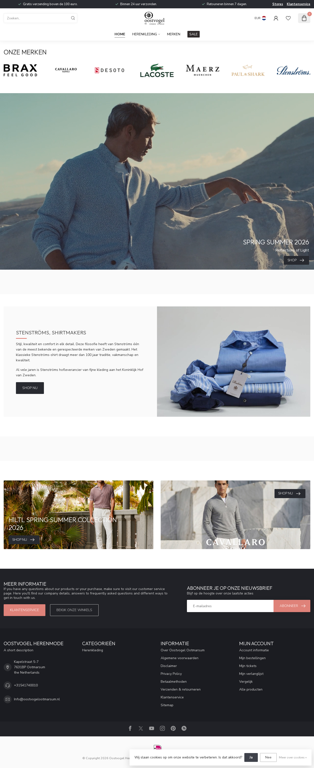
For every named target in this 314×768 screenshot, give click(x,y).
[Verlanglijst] (288, 18)
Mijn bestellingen (252, 658)
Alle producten (250, 689)
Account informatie (254, 650)
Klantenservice (298, 4)
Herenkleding (144, 34)
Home (120, 34)
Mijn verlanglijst (251, 673)
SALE (193, 34)
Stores (277, 4)
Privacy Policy (171, 673)
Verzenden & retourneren (181, 689)
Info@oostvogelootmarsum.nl (37, 699)
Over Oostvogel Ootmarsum (183, 650)
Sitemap (167, 705)
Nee (268, 757)
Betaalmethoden (174, 681)
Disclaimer (169, 666)
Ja (251, 757)
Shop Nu (30, 388)
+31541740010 (26, 685)
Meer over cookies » (293, 757)
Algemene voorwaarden (179, 658)
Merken (173, 34)
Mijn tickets (248, 666)
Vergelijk (246, 681)
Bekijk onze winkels (74, 610)
